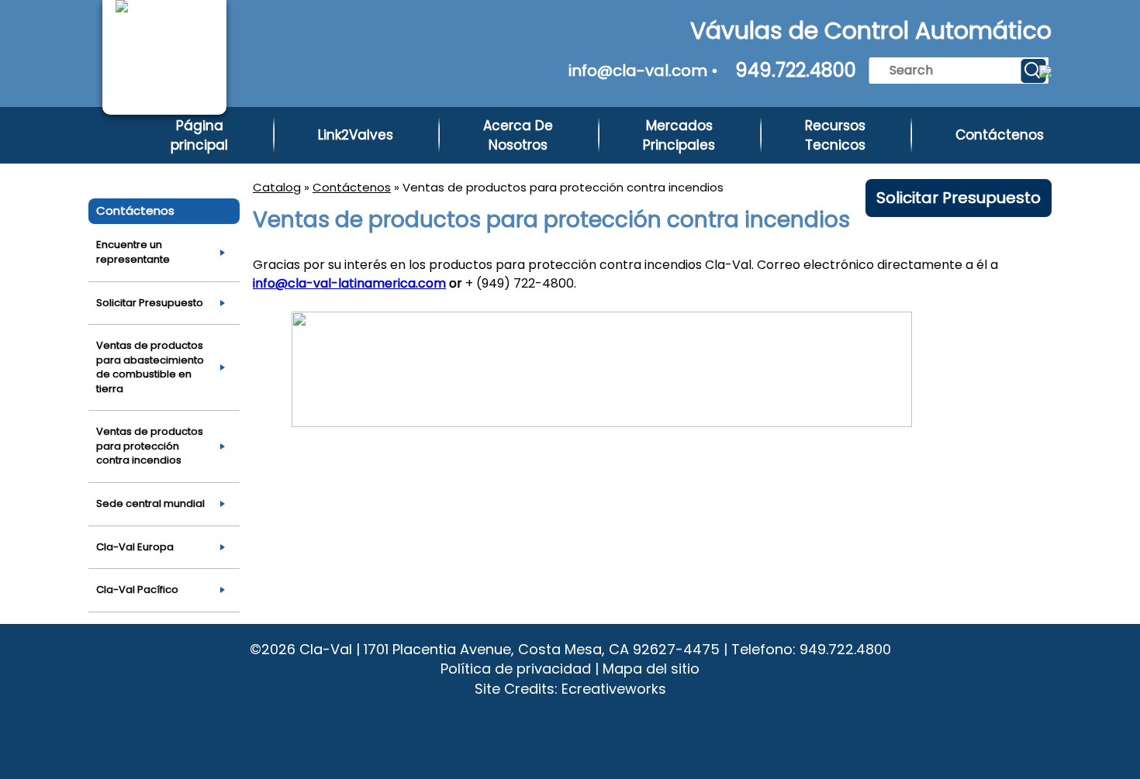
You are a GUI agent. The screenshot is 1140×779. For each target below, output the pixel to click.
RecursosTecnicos (835, 134)
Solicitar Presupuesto (958, 198)
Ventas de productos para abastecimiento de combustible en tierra (150, 367)
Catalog (277, 187)
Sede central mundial (150, 503)
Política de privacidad (515, 668)
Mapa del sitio (651, 668)
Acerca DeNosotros (518, 134)
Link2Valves (355, 135)
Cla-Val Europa (135, 546)
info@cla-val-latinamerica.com (349, 283)
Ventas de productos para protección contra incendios (149, 445)
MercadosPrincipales (679, 134)
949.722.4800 (795, 70)
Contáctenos (999, 135)
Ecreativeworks (613, 688)
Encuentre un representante (133, 252)
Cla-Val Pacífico (137, 589)
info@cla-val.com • (643, 70)
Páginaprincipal (199, 134)
